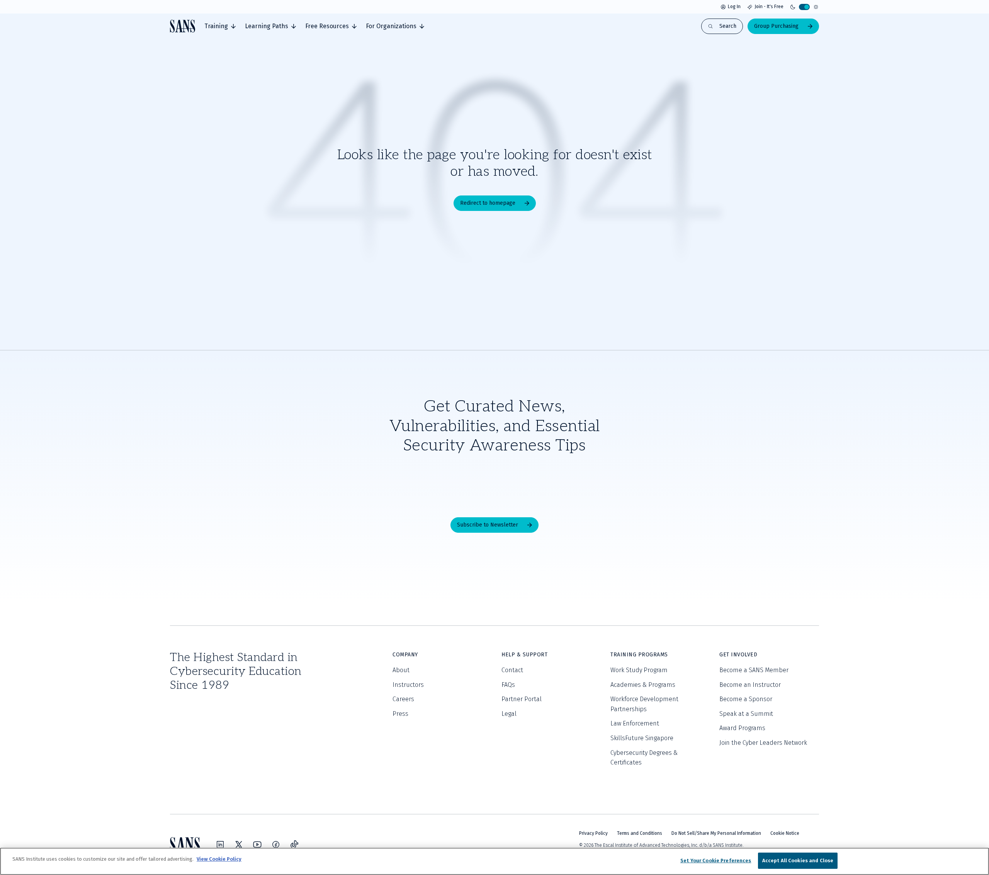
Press (400, 713)
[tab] (220, 26)
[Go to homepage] (182, 26)
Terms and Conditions (639, 833)
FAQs (508, 684)
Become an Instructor (750, 684)
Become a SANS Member (753, 670)
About (401, 670)
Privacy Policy (593, 833)
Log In (734, 6)
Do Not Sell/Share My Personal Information (716, 833)
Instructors (408, 684)
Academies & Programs (642, 684)
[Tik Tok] (294, 844)
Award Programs (742, 728)
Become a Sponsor (745, 699)
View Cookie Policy (219, 859)
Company (405, 654)
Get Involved (738, 654)
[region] (494, 861)
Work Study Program (639, 670)
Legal (509, 713)
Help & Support (524, 654)
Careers (403, 699)
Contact (512, 670)
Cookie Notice (784, 833)
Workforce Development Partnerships (644, 704)
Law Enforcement (634, 723)
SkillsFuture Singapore (641, 738)
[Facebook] (275, 844)
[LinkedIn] (220, 844)
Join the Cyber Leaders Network (763, 742)
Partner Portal (521, 699)
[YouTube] (257, 844)
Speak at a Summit (746, 713)
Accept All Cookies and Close (798, 860)
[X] (238, 844)
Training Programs (639, 654)
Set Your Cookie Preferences (715, 860)
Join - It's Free (768, 6)
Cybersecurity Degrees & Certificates (644, 757)
